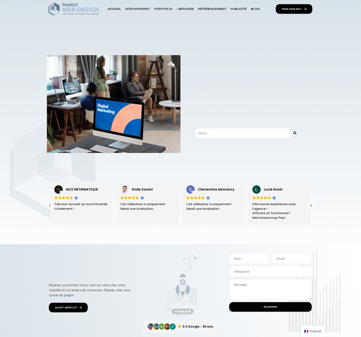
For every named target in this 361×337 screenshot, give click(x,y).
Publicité (239, 9)
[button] (311, 205)
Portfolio (163, 9)
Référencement (212, 9)
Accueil (114, 9)
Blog (255, 9)
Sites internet (137, 9)
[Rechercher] (295, 133)
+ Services (185, 9)
